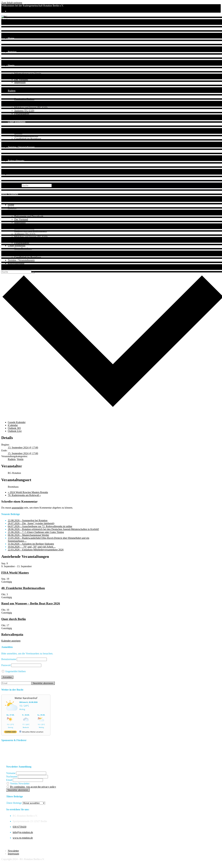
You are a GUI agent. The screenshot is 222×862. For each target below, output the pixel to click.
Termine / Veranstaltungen (21, 260)
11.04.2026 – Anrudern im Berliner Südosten (31, 543)
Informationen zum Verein (27, 213)
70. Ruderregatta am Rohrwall (24, 495)
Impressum (20, 222)
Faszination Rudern (24, 228)
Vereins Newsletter (19, 783)
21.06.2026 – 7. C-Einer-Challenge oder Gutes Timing (36, 532)
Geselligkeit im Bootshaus (27, 257)
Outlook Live (15, 431)
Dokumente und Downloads (28, 216)
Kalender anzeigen (10, 640)
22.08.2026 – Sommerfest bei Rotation (27, 520)
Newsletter (13, 850)
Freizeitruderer (21, 242)
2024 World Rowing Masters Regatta (28, 492)
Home (11, 204)
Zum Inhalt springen (11, 2)
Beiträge (12, 207)
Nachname (11, 776)
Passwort (6, 665)
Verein (11, 210)
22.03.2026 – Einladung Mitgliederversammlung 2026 (36, 549)
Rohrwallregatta (16, 263)
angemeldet (17, 507)
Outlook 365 (14, 428)
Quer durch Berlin (13, 619)
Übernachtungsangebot (26, 254)
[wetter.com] (10, 732)
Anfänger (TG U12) (24, 234)
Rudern (11, 225)
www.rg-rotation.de (23, 837)
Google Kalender (17, 422)
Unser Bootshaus (16, 245)
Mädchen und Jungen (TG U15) (30, 236)
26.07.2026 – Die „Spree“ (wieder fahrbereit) (31, 523)
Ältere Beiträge (14, 803)
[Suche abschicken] (33, 272)
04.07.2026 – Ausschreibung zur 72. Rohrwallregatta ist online (40, 526)
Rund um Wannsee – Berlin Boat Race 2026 (30, 603)
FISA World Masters (15, 572)
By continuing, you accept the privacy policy (33, 786)
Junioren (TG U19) (24, 239)
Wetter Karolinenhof (26, 698)
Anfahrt (18, 251)
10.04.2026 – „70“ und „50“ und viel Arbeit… (32, 546)
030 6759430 (19, 826)
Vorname (10, 773)
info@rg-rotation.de (23, 832)
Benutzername (8, 659)
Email (9, 780)
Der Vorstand (21, 219)
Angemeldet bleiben (15, 671)
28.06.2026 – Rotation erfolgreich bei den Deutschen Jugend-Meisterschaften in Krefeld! (53, 529)
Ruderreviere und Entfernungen (30, 231)
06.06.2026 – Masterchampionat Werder (28, 535)
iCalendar (13, 425)
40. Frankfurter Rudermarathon (23, 588)
